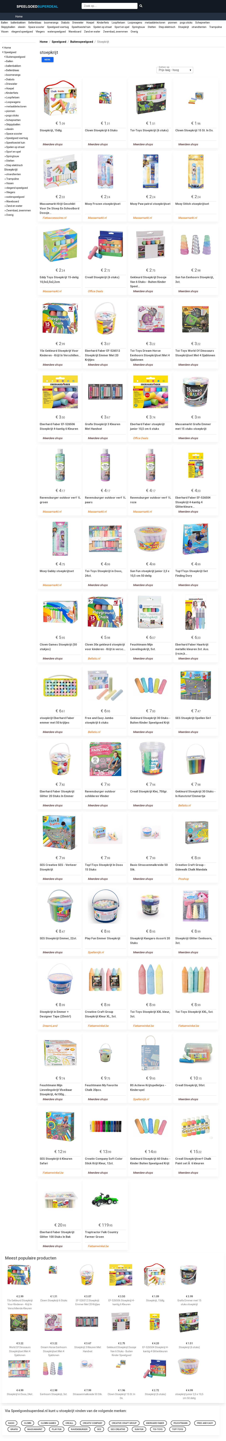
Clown (27, 1423)
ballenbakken (18, 22)
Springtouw (138, 27)
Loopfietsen (118, 22)
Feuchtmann (181, 1423)
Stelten (152, 27)
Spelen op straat (102, 27)
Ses (99, 1429)
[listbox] (175, 70)
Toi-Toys (158, 1429)
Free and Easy (205, 1423)
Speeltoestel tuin (81, 27)
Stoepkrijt (183, 27)
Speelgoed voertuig (58, 27)
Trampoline (215, 27)
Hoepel (90, 22)
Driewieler (78, 22)
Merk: (47, 59)
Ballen (4, 22)
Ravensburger (79, 1429)
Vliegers (40, 31)
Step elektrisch (167, 27)
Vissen (5, 31)
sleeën (21, 27)
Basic (11, 1423)
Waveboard (74, 31)
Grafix (14, 1429)
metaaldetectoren (155, 22)
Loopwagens (135, 22)
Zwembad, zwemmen (115, 31)
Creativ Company (92, 1423)
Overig (134, 31)
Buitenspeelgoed (16, 56)
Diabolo (65, 22)
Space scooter (36, 27)
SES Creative (118, 1429)
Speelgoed (10, 52)
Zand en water (92, 31)
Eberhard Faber (155, 1423)
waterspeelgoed (56, 31)
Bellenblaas (34, 22)
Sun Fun (139, 1429)
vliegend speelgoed (22, 31)
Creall (69, 1423)
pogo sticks (186, 22)
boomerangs (51, 22)
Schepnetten (202, 22)
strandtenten (199, 27)
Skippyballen (8, 27)
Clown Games (48, 1423)
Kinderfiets (103, 22)
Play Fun (56, 1429)
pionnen (172, 22)
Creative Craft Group (124, 1423)
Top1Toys (177, 1429)
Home (19, 16)
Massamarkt (34, 1429)
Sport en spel (122, 27)
